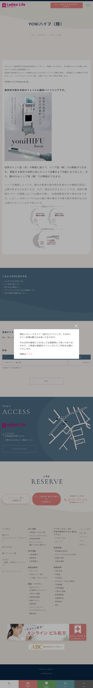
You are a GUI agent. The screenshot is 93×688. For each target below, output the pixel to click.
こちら (29, 353)
